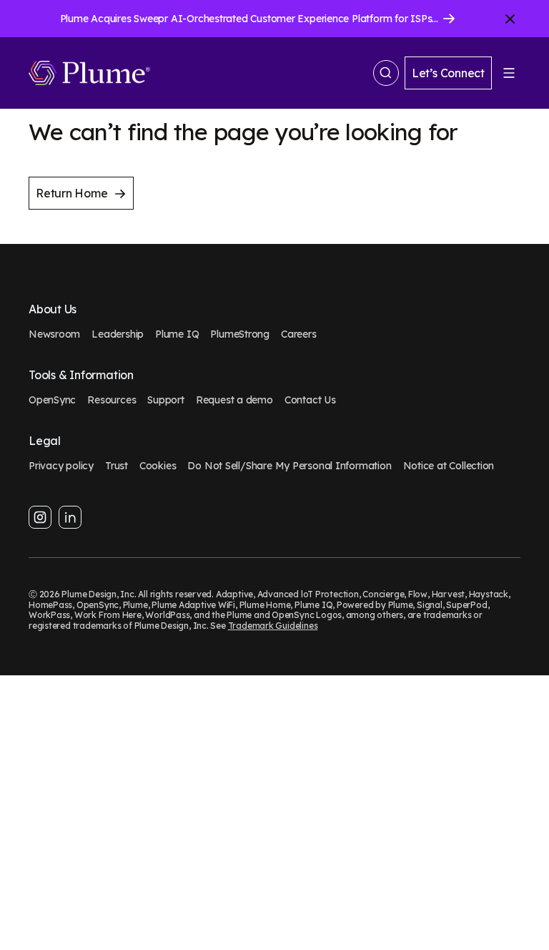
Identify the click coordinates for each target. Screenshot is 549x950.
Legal (45, 441)
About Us (52, 309)
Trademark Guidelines (273, 625)
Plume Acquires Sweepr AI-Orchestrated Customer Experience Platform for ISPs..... (251, 18)
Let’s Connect (448, 73)
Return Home (72, 193)
